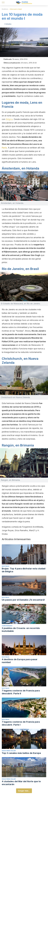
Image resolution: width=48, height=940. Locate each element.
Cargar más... (24, 791)
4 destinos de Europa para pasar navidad (19, 661)
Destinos (5, 9)
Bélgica (9, 119)
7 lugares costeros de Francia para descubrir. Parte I (21, 723)
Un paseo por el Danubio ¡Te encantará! (23, 599)
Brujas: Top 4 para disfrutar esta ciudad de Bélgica (23, 570)
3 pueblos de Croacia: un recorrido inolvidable (21, 629)
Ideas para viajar (16, 9)
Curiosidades (7, 626)
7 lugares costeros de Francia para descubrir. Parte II (21, 692)
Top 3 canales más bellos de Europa (21, 753)
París (4, 147)
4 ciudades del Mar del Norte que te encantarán (21, 783)
